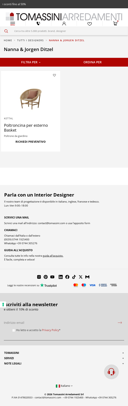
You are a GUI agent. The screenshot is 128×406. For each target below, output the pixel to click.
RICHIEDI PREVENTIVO (31, 142)
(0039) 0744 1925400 (16, 239)
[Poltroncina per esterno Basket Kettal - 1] (30, 97)
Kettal (8, 118)
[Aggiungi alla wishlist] (54, 75)
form (87, 223)
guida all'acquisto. (53, 255)
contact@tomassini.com (51, 223)
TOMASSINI (11, 353)
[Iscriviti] (120, 323)
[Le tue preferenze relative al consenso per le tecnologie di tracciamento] (3, 304)
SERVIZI (9, 358)
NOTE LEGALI (12, 363)
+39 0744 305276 (26, 243)
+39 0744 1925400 (73, 397)
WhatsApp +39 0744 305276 (101, 397)
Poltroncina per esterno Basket (26, 127)
